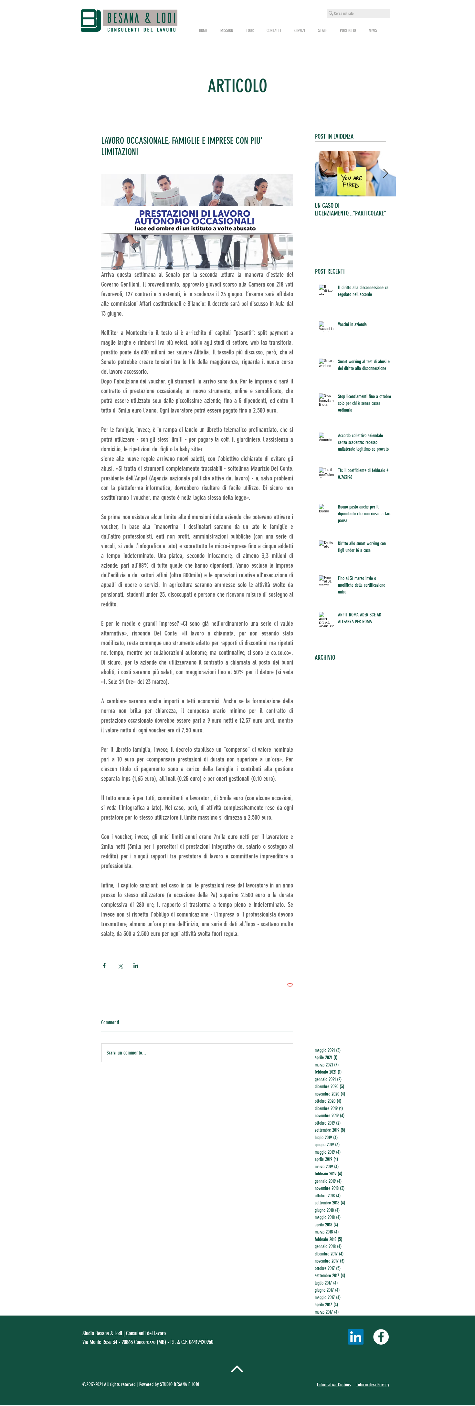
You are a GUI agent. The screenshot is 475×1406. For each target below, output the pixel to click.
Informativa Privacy (372, 1385)
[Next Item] (385, 174)
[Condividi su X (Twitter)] (120, 965)
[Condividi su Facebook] (104, 965)
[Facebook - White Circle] (381, 1337)
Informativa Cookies (334, 1385)
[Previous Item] (325, 174)
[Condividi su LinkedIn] (136, 965)
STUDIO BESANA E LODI (180, 1384)
